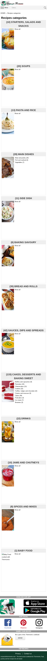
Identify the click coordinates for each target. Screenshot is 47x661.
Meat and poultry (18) (22, 158)
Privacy (18, 654)
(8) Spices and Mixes (23, 506)
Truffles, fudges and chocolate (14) (26, 391)
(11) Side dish (23, 198)
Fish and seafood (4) (21, 160)
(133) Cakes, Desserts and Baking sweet (23, 376)
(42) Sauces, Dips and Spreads (23, 330)
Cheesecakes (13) (21, 386)
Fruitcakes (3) (19, 398)
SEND (20, 638)
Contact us (28, 654)
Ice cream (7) (19, 400)
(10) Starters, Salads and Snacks (23, 24)
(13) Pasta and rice (23, 110)
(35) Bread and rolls (23, 286)
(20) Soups (23, 66)
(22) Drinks (24, 418)
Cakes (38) (18, 395)
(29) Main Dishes (23, 154)
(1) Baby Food (23, 550)
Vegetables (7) (19, 162)
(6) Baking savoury (23, 242)
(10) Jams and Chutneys (23, 462)
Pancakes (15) (19, 384)
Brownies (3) (19, 402)
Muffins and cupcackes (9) (23, 382)
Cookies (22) (19, 388)
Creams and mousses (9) (23, 393)
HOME (3, 13)
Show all (17, 29)
